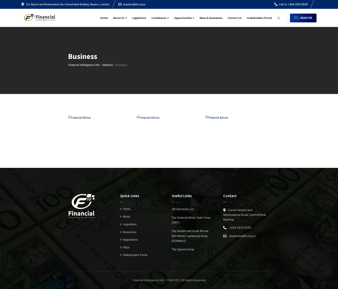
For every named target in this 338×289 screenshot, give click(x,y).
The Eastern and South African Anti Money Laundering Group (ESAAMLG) (190, 236)
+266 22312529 (298, 4)
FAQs (126, 247)
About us (118, 18)
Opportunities (183, 18)
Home (104, 18)
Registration (130, 239)
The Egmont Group (183, 249)
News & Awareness (211, 18)
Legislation (139, 18)
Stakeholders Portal (259, 18)
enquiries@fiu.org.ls (134, 4)
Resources (129, 232)
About (126, 216)
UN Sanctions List (183, 209)
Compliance (158, 18)
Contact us (235, 18)
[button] (279, 18)
